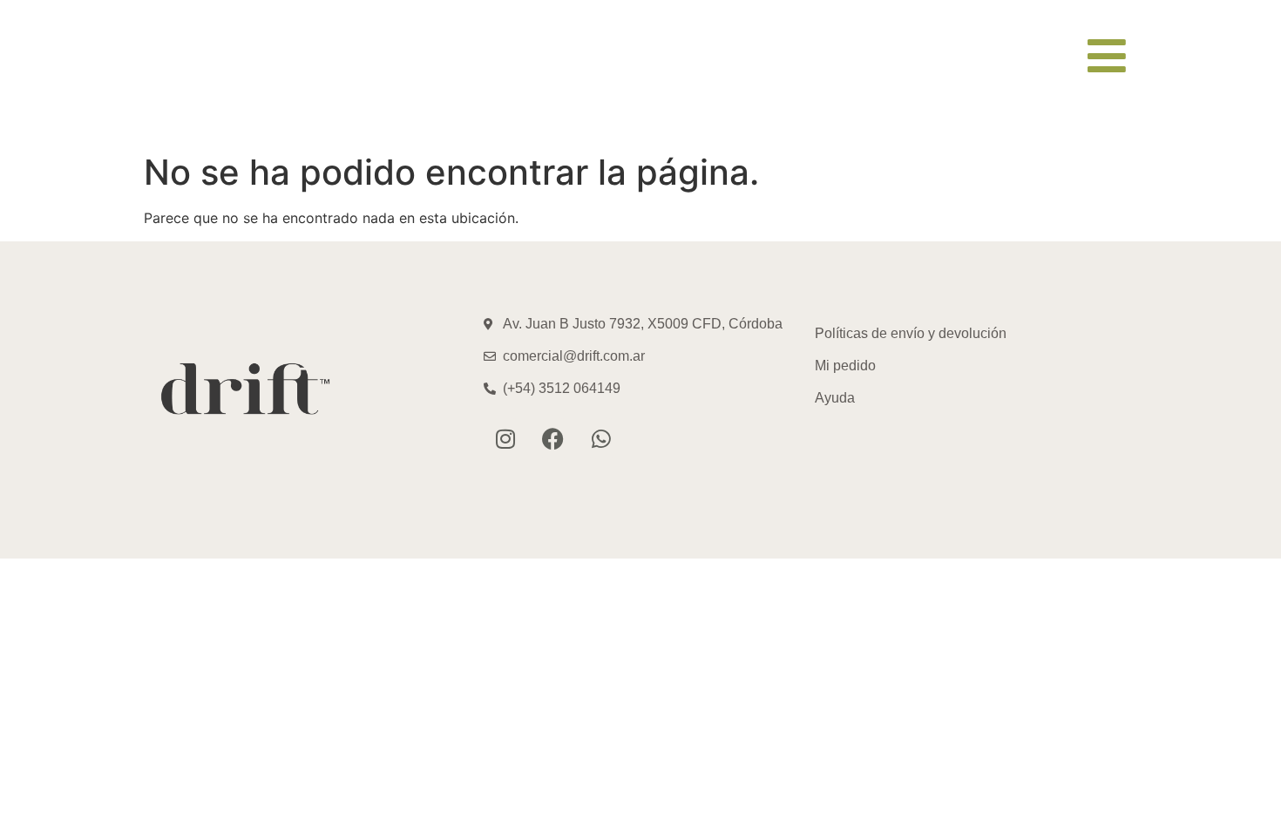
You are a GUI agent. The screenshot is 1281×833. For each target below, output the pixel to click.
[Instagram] (505, 438)
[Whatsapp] (601, 438)
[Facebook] (553, 438)
